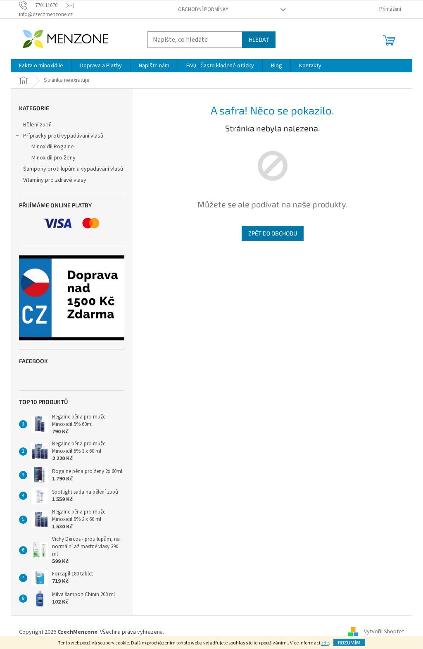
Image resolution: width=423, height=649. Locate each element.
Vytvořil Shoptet (384, 632)
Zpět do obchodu (272, 233)
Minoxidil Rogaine (52, 147)
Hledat (259, 39)
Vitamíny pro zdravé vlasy (54, 180)
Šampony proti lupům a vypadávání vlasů (73, 169)
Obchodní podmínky (203, 9)
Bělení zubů (37, 125)
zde (325, 643)
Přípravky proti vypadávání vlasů (63, 136)
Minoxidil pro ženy (53, 158)
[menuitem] (41, 65)
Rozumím (349, 642)
